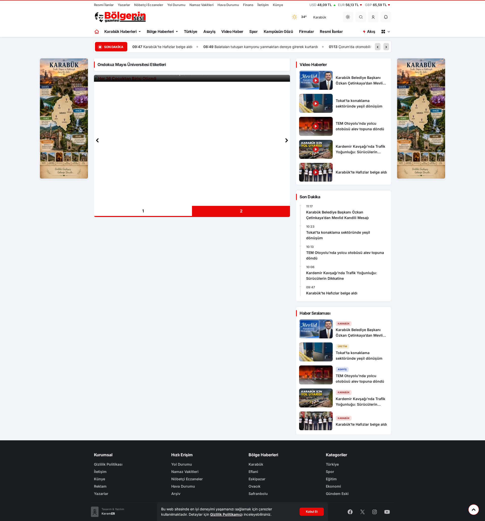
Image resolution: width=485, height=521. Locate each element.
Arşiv (175, 493)
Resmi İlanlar (104, 5)
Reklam (100, 486)
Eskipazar (257, 479)
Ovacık (254, 486)
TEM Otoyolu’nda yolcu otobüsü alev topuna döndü (345, 255)
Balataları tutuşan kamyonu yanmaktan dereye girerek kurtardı (266, 47)
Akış (371, 31)
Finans (248, 5)
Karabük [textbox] (319, 17)
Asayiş (209, 31)
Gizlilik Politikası (108, 464)
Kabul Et (312, 511)
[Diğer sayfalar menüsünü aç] (385, 31)
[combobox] (325, 16)
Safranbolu (258, 493)
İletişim (263, 5)
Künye (278, 5)
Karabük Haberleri (120, 31)
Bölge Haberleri (160, 31)
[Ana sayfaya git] (97, 31)
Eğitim (331, 479)
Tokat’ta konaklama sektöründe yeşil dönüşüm (338, 235)
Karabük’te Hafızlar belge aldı (167, 47)
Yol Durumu (176, 5)
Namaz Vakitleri (201, 5)
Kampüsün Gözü (278, 31)
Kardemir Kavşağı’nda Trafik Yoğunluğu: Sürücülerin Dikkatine (341, 275)
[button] (373, 17)
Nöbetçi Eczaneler (148, 5)
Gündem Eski (337, 493)
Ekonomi (333, 486)
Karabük (256, 464)
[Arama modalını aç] (361, 17)
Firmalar (306, 31)
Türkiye (190, 31)
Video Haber (232, 31)
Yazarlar (124, 5)
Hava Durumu (228, 5)
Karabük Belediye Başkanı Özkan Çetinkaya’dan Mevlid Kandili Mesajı (337, 215)
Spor (253, 31)
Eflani (253, 471)
